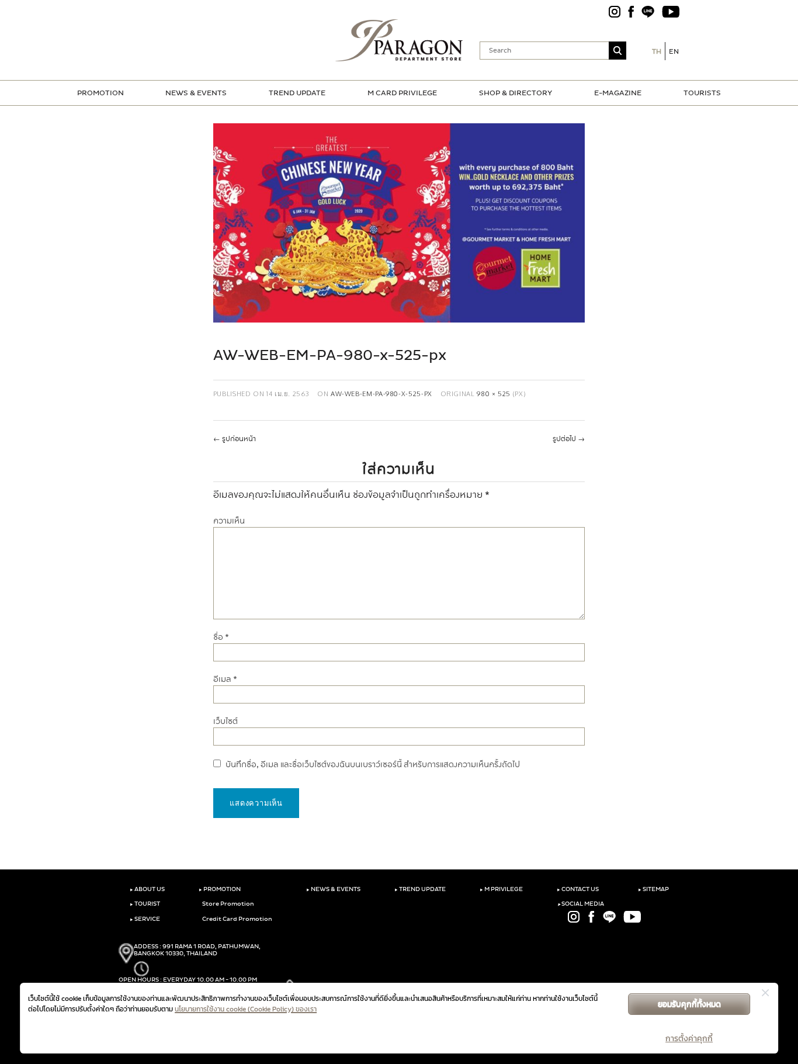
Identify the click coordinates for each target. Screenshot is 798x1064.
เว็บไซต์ (225, 721)
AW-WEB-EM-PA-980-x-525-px (381, 393)
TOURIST (145, 903)
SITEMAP (653, 889)
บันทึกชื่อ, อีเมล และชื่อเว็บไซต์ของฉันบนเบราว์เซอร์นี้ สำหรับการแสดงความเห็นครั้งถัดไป (372, 765)
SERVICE (145, 919)
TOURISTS (702, 93)
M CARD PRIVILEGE (402, 93)
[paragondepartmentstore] (399, 40)
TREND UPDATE (297, 93)
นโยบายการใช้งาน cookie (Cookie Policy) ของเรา (246, 1009)
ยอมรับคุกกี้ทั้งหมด (689, 1004)
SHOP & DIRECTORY (515, 93)
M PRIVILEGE (501, 889)
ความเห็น (229, 521)
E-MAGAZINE (617, 93)
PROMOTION (100, 93)
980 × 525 (494, 393)
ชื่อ (221, 637)
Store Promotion (227, 903)
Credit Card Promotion (236, 919)
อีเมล (225, 679)
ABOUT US (147, 889)
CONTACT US (578, 889)
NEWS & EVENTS (196, 93)
